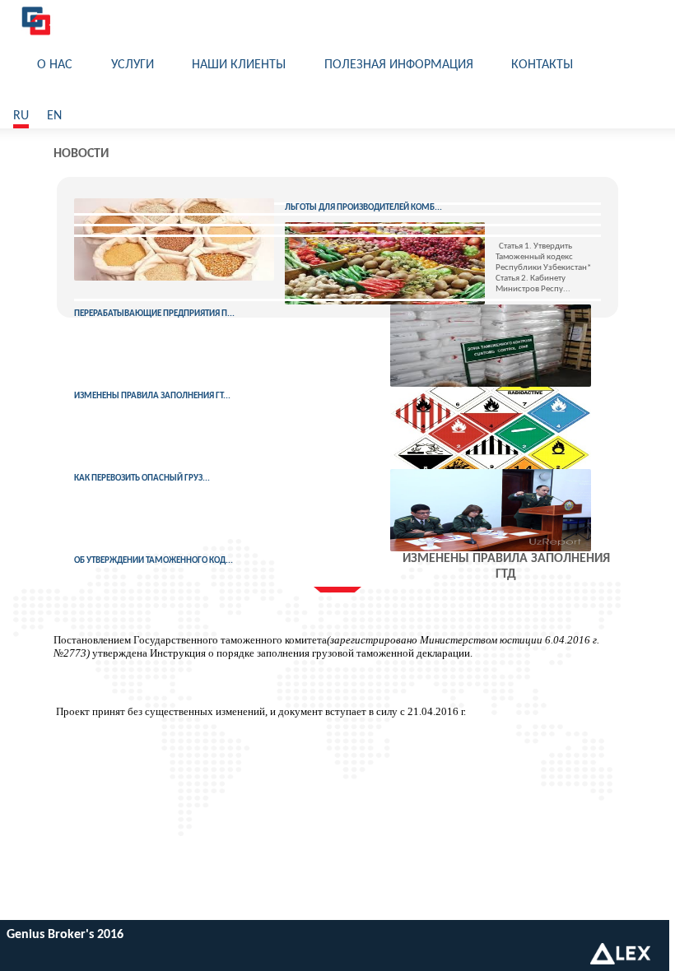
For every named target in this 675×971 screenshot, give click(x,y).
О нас (54, 65)
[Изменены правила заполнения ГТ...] (490, 346)
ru (21, 116)
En (54, 116)
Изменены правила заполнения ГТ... (152, 396)
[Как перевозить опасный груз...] (490, 428)
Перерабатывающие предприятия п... (154, 313)
